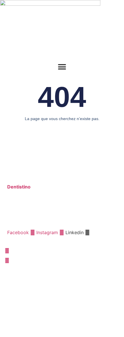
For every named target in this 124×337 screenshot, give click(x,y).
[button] (62, 66)
